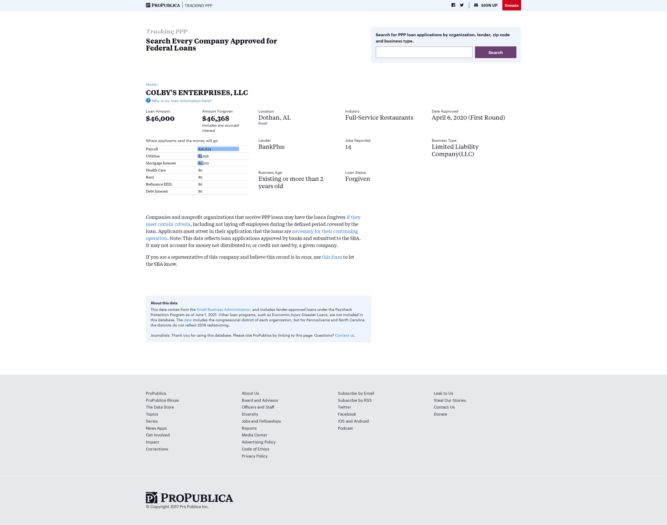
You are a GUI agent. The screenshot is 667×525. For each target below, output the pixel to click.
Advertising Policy (259, 441)
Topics (152, 414)
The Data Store (160, 407)
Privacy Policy (255, 456)
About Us (250, 393)
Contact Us (444, 407)
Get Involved (158, 434)
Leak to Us (443, 393)
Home (151, 84)
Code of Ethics (255, 449)
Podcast (345, 428)
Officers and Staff (258, 407)
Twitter (344, 407)
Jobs (246, 421)
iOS (341, 421)
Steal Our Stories (450, 400)
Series (152, 421)
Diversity (250, 414)
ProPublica (156, 393)
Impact (152, 441)
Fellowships (270, 421)
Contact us (344, 335)
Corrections (157, 449)
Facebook (347, 414)
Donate (512, 5)
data (188, 319)
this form (332, 256)
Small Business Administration (223, 309)
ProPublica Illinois (162, 400)
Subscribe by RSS (355, 400)
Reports (249, 428)
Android (361, 421)
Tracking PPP (198, 5)
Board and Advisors (260, 400)
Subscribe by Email (356, 393)
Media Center (254, 434)
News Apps (156, 428)
